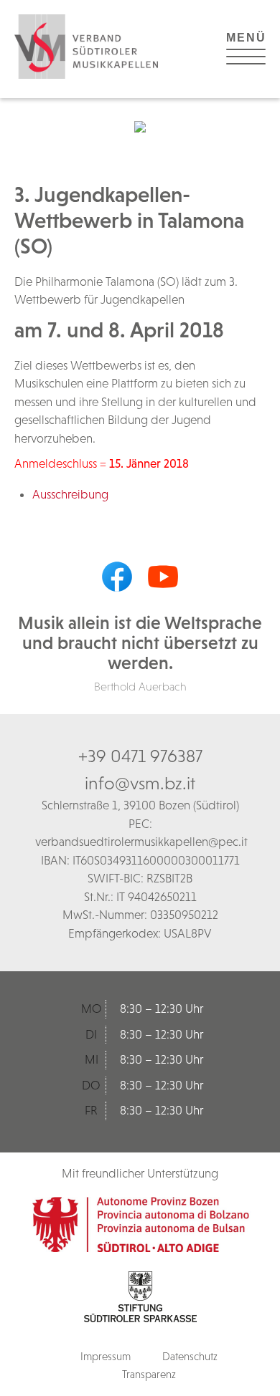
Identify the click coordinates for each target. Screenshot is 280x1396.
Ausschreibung (70, 494)
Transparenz (149, 1374)
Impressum (105, 1356)
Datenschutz (190, 1356)
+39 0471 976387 (140, 756)
